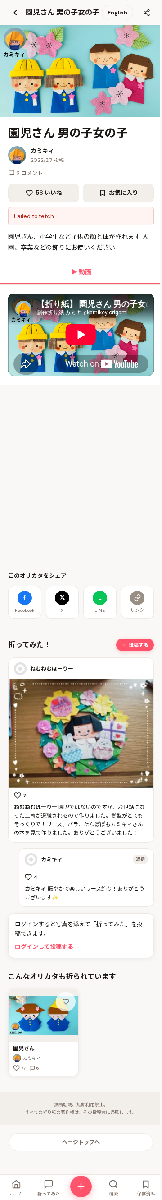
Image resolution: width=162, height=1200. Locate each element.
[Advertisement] (81, 473)
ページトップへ (81, 1142)
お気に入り (123, 193)
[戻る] (15, 13)
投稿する (138, 645)
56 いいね (49, 193)
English (117, 12)
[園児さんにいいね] (66, 1001)
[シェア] (147, 13)
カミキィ (42, 151)
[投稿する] (81, 1186)
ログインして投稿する (44, 947)
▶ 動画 (81, 272)
